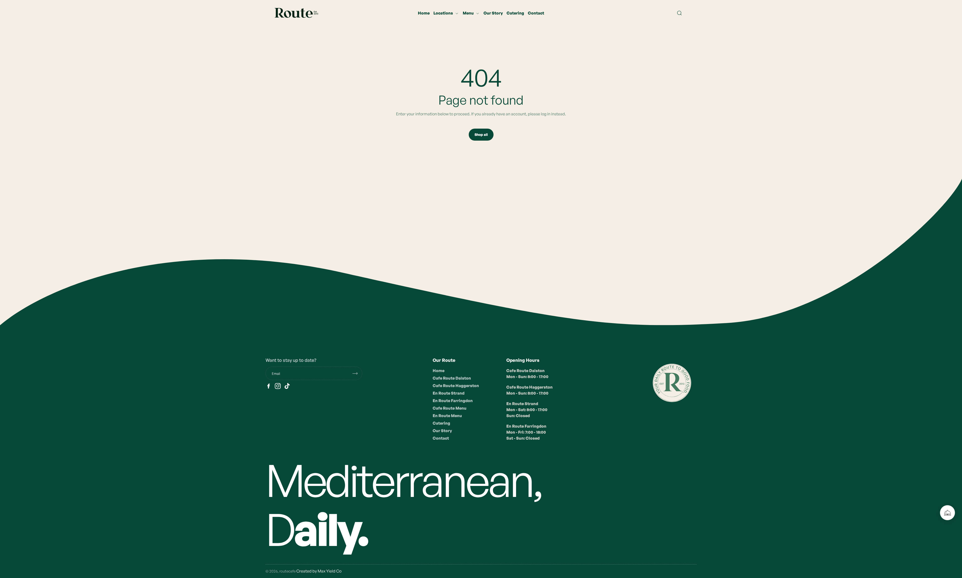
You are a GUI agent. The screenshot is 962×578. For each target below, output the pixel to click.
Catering (441, 423)
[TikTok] (287, 386)
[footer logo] (671, 382)
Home (438, 370)
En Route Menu (447, 415)
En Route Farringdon (453, 400)
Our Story (442, 430)
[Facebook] (269, 386)
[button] (679, 13)
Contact (441, 438)
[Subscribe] (357, 373)
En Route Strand (448, 393)
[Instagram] (278, 386)
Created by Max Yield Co (318, 570)
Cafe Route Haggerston (456, 385)
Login (65, 112)
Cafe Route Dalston (452, 378)
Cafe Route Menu (449, 408)
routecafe (287, 571)
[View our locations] (947, 512)
